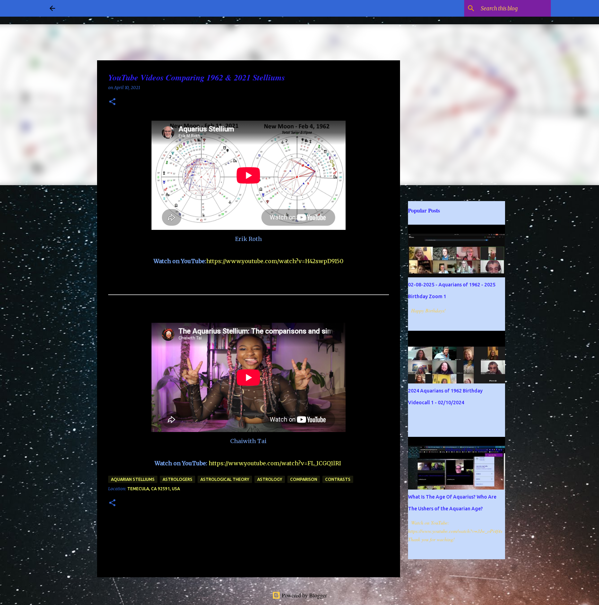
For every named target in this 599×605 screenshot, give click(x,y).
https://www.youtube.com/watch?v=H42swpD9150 (275, 261)
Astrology (269, 479)
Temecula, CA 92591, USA (153, 488)
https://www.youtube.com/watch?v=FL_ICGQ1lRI (275, 463)
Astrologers (177, 479)
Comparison (303, 479)
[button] (112, 102)
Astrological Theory (224, 479)
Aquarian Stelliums (133, 479)
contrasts (337, 479)
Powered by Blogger (303, 595)
